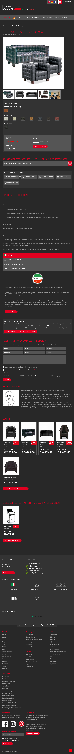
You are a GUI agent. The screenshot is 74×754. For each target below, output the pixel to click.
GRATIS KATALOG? (47, 177)
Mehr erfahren (10, 312)
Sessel (4, 635)
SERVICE (57, 18)
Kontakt (52, 656)
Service (52, 632)
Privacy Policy (39, 376)
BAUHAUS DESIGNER (31, 18)
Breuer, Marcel (30, 647)
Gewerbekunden (54, 649)
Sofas (4, 639)
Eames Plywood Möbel (9, 705)
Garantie (52, 639)
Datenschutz (53, 661)
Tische (4, 659)
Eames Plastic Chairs (8, 696)
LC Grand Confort (7, 693)
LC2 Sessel (5, 676)
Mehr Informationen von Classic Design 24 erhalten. (21, 367)
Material (28, 657)
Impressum (53, 664)
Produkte (5, 632)
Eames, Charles (30, 637)
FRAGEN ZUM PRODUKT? (12, 177)
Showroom (53, 647)
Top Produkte (6, 673)
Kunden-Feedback (31, 662)
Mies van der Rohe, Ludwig (34, 639)
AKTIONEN (18, 18)
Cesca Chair (5, 686)
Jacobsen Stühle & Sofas (9, 703)
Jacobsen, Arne (30, 642)
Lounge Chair (6, 683)
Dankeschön (29, 666)
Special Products (16, 26)
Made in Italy (30, 659)
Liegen (4, 642)
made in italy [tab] (13, 255)
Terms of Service (51, 376)
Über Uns (29, 651)
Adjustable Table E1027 (9, 681)
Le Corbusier (29, 635)
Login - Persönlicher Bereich (58, 651)
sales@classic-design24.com (30, 625)
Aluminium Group (7, 691)
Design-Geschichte (55, 654)
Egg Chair (5, 688)
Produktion (29, 654)
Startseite (5, 26)
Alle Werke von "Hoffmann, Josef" (15, 489)
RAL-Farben (49, 326)
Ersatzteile (5, 664)
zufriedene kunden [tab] (19, 264)
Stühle (4, 647)
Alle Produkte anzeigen (12, 540)
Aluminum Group (7, 651)
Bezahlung (63, 177)
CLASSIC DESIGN (46, 18)
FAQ (65, 345)
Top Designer (30, 632)
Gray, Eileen (29, 644)
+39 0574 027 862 (49, 625)
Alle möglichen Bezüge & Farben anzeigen (21, 331)
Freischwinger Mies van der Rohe (11, 708)
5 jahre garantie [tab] (14, 260)
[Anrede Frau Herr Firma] (13, 348)
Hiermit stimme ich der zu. (20, 370)
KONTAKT (64, 18)
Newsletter (53, 659)
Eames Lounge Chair (8, 698)
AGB (27, 664)
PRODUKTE (8, 18)
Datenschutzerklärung (25, 370)
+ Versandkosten (10, 148)
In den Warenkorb (40, 146)
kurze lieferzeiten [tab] (17, 268)
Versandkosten (54, 635)
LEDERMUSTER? (30, 177)
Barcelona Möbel (7, 700)
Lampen (4, 661)
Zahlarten (52, 637)
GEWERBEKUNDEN (12, 183)
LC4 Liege (5, 679)
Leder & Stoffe (54, 644)
